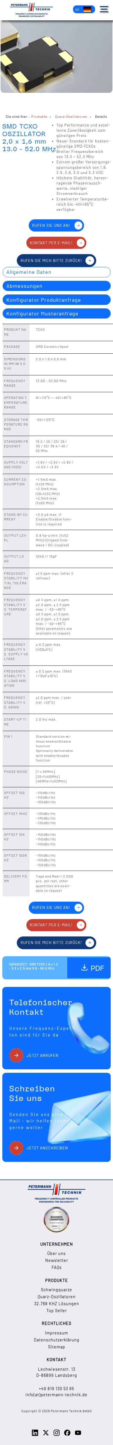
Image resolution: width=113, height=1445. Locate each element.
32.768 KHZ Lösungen (56, 1303)
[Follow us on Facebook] (67, 1435)
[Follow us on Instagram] (56, 1435)
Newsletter (56, 1260)
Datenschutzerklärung (56, 1339)
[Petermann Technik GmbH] (32, 10)
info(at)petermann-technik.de (56, 1394)
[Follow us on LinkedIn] (35, 1435)
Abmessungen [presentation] (24, 286)
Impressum (56, 1332)
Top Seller (56, 1310)
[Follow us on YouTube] (78, 1435)
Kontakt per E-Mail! (51, 242)
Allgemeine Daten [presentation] (29, 272)
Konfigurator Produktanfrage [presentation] (43, 299)
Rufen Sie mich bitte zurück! (51, 260)
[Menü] (104, 9)
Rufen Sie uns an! (51, 225)
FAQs (57, 1267)
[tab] (57, 272)
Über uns (56, 1253)
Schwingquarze (56, 1289)
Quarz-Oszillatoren (57, 1296)
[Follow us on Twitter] (46, 1435)
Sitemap (56, 1346)
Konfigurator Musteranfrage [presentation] (42, 313)
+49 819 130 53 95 (56, 1388)
